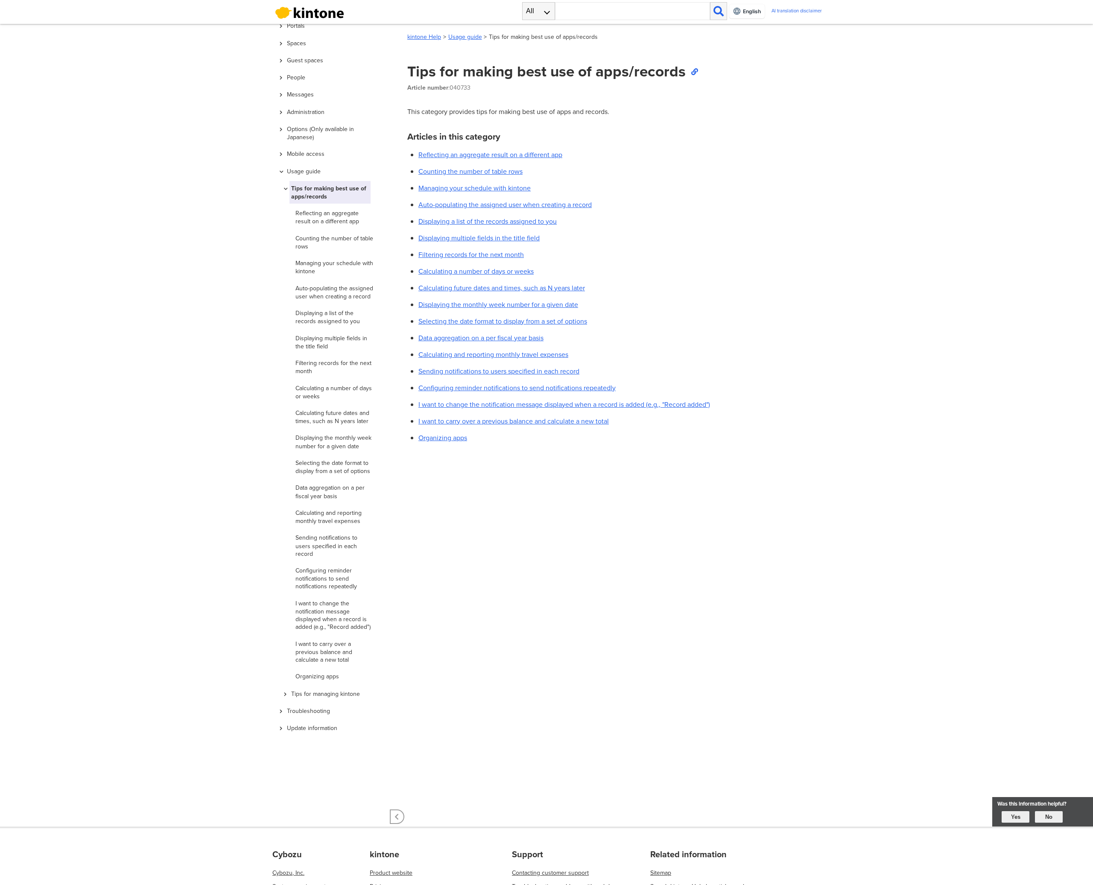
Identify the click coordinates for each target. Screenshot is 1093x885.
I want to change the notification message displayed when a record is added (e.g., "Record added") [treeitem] (333, 615)
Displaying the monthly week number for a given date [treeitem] (333, 441)
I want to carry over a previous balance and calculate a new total (513, 421)
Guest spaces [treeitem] (305, 60)
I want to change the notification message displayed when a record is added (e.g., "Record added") (564, 404)
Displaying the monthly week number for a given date (498, 304)
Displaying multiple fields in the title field (479, 237)
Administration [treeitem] (305, 112)
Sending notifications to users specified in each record (498, 371)
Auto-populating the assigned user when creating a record (505, 204)
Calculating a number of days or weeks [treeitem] (333, 392)
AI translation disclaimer (797, 11)
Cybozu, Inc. (288, 872)
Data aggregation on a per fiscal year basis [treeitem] (330, 491)
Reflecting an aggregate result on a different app (490, 154)
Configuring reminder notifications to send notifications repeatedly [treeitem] (326, 578)
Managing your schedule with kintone (474, 188)
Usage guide (465, 36)
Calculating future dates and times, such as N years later (501, 287)
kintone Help (424, 36)
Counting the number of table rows (470, 171)
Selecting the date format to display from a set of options (502, 321)
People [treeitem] (296, 77)
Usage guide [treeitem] (304, 171)
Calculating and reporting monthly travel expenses (493, 354)
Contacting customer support (550, 872)
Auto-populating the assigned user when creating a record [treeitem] (334, 292)
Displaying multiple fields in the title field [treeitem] (331, 342)
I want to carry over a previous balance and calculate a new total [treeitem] (323, 652)
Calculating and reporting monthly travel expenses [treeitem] (328, 516)
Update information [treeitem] (312, 728)
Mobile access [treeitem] (305, 153)
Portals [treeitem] (296, 25)
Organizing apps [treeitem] (317, 676)
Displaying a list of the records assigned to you (487, 221)
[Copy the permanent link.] (694, 71)
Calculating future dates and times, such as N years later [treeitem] (332, 417)
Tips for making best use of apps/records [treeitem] (328, 192)
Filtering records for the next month (471, 254)
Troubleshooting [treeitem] (308, 711)
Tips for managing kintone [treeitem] (325, 693)
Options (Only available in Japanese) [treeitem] (320, 133)
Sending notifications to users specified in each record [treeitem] (326, 545)
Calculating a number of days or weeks (476, 271)
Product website (391, 872)
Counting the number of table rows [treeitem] (334, 242)
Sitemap (660, 872)
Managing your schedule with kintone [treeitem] (334, 267)
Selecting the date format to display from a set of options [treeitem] (332, 467)
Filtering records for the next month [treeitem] (333, 367)
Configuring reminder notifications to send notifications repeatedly (517, 387)
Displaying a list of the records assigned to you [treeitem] (327, 317)
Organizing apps (442, 437)
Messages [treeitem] (300, 94)
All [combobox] (530, 11)
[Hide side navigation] (397, 816)
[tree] (333, 380)
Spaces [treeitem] (296, 43)
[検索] (718, 11)
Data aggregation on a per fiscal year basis (481, 337)
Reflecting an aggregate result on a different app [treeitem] (327, 217)
